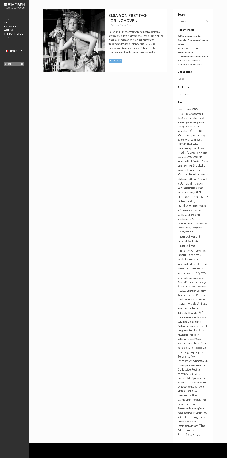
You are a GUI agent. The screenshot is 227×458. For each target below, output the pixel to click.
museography (183, 264)
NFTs (204, 197)
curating (194, 214)
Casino (189, 166)
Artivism (115, 25)
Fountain (181, 109)
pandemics (200, 365)
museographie (184, 161)
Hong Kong (193, 259)
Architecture (196, 330)
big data (188, 347)
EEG (205, 210)
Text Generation (199, 286)
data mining (199, 343)
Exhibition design (188, 426)
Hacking (185, 215)
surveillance (183, 131)
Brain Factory (188, 255)
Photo (204, 161)
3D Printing (190, 417)
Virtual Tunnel (186, 390)
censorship (190, 273)
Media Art (194, 303)
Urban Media (195, 139)
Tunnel (182, 241)
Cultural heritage (186, 326)
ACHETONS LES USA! (188, 48)
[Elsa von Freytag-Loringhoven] (74, 40)
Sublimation (184, 286)
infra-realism (185, 210)
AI (186, 118)
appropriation (201, 223)
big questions (196, 386)
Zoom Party (197, 435)
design (192, 192)
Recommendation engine (190, 408)
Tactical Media (194, 339)
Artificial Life (184, 148)
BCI (200, 179)
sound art (182, 291)
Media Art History (191, 335)
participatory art (184, 219)
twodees (201, 317)
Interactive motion (199, 153)
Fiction (187, 299)
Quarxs (188, 122)
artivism (196, 170)
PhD (186, 330)
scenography (183, 126)
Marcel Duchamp (185, 170)
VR (201, 312)
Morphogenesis (185, 343)
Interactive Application (187, 317)
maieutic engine (184, 308)
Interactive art (189, 236)
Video (197, 361)
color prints (182, 157)
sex (179, 215)
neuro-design (195, 268)
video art (193, 179)
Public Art (193, 241)
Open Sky (182, 166)
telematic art (185, 321)
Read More (115, 61)
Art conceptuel (194, 157)
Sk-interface (195, 161)
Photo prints (193, 313)
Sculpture (197, 322)
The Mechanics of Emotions (191, 430)
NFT (201, 263)
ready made (198, 122)
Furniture (197, 210)
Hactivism (187, 278)
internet (184, 113)
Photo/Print (125, 25)
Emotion (181, 188)
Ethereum (201, 250)
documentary (194, 126)
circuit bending (195, 118)
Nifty (180, 273)
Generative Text (184, 395)
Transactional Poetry (191, 295)
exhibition (192, 421)
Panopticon (182, 378)
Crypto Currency (196, 135)
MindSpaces (193, 378)
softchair (182, 339)
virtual (192, 382)
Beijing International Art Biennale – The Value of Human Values (193, 40)
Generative (183, 386)
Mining (205, 304)
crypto (181, 299)
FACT (197, 144)
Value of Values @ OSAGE (190, 64)
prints (193, 148)
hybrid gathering (198, 299)
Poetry (188, 109)
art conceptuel (191, 188)
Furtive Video (194, 374)
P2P (183, 273)
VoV (195, 108)
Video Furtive (183, 382)
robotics (182, 223)
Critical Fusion (192, 183)
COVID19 (191, 223)
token (196, 391)
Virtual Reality (189, 174)
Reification (185, 232)
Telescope (197, 348)
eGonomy (182, 139)
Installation (182, 304)
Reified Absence (185, 52)
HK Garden (197, 413)
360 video (201, 382)
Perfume (183, 143)
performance (199, 205)
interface (194, 264)
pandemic (188, 413)
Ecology (191, 144)
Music (181, 334)
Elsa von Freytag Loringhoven (190, 228)
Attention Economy (196, 290)
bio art (202, 378)
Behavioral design (196, 282)
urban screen (186, 404)
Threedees (196, 219)
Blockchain (200, 165)
